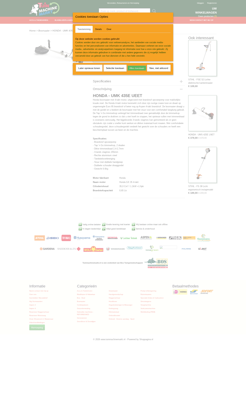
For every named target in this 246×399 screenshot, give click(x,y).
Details (98, 29)
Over (109, 29)
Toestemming (84, 29)
